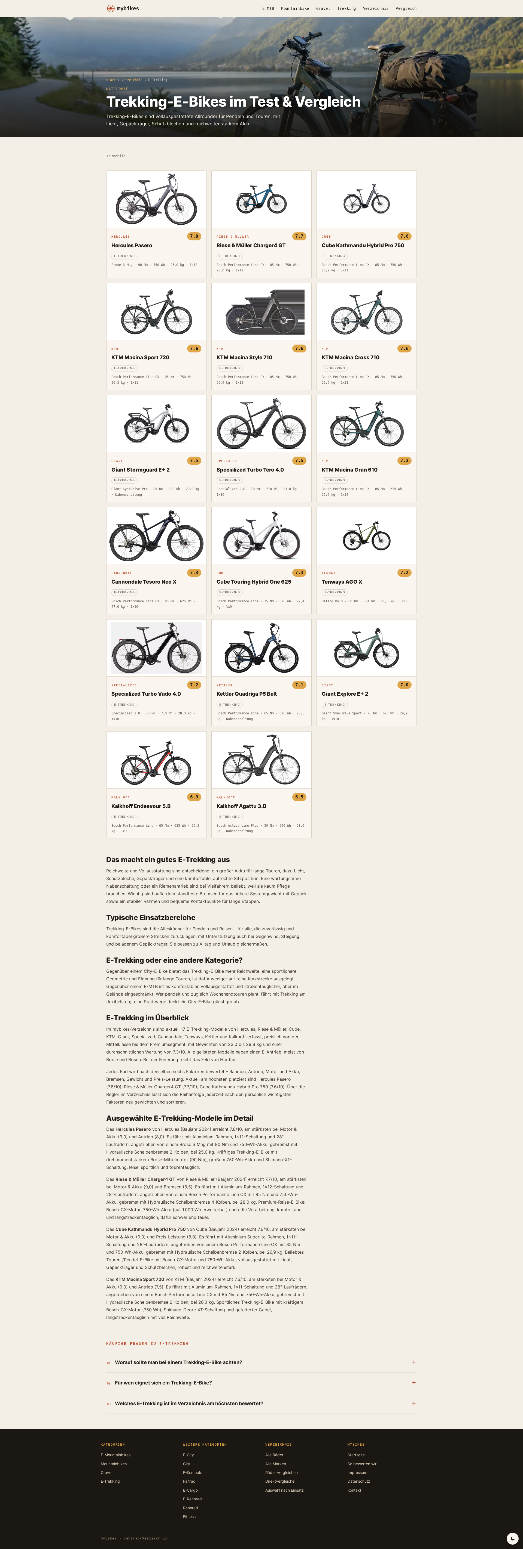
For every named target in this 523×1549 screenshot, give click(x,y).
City (186, 1463)
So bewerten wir (362, 1463)
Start (111, 80)
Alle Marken (275, 1463)
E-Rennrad (192, 1499)
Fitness (189, 1516)
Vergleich (406, 8)
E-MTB (268, 8)
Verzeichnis (376, 8)
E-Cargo (190, 1490)
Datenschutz (359, 1481)
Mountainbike (295, 8)
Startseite (356, 1454)
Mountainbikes (114, 1463)
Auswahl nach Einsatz (284, 1490)
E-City (188, 1454)
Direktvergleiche (279, 1481)
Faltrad (189, 1481)
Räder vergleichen (281, 1472)
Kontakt (354, 1490)
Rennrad (190, 1507)
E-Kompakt (193, 1472)
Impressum (357, 1472)
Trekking (346, 8)
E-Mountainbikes (115, 1454)
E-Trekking (110, 1481)
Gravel (323, 8)
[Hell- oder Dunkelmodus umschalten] (513, 1539)
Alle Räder (274, 1454)
